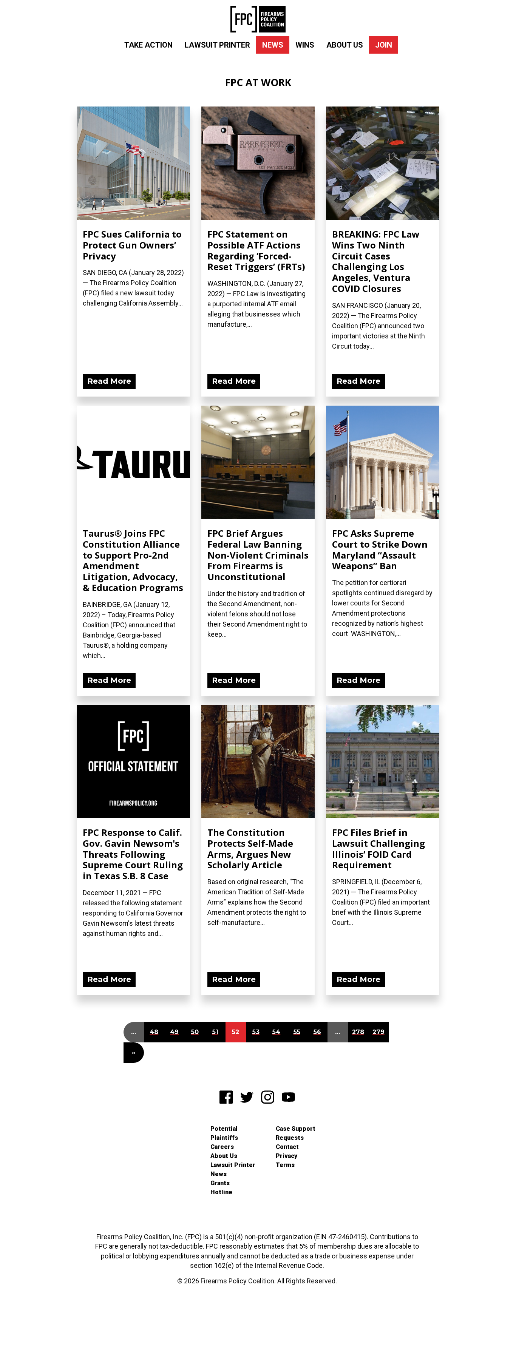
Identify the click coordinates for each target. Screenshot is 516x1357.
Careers (222, 1146)
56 (317, 1032)
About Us (344, 44)
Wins (304, 44)
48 (154, 1032)
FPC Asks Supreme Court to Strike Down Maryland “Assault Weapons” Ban (380, 549)
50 (195, 1032)
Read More (109, 381)
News (272, 44)
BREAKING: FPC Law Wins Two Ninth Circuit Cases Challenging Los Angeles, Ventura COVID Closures (376, 261)
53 (256, 1032)
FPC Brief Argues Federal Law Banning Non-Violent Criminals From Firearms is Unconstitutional (258, 555)
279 (378, 1032)
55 (297, 1032)
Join (383, 44)
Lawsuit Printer (217, 44)
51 (215, 1032)
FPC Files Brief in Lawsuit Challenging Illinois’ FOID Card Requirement (378, 848)
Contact (287, 1146)
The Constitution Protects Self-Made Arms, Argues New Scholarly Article (250, 848)
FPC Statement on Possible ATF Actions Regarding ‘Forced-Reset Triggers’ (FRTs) (256, 250)
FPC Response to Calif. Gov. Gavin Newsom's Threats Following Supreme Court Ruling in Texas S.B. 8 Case (133, 854)
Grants (220, 1183)
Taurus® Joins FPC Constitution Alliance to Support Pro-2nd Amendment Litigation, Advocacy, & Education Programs (133, 560)
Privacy (286, 1155)
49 (174, 1032)
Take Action (148, 44)
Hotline (221, 1192)
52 (235, 1032)
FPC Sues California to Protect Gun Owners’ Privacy (132, 245)
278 (358, 1032)
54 (276, 1032)
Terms (285, 1165)
